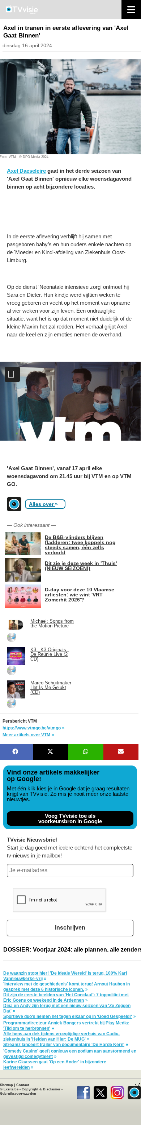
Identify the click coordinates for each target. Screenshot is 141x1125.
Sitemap (6, 1085)
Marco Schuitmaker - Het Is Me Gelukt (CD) (52, 687)
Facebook (83, 1091)
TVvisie (134, 1091)
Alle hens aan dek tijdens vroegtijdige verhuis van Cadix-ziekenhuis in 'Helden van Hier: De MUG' (61, 1036)
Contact (22, 1085)
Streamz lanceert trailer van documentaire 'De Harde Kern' (63, 1044)
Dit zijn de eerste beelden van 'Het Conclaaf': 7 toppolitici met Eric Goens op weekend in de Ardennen (66, 997)
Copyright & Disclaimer (41, 1089)
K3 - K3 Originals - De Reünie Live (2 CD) (49, 654)
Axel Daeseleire (26, 171)
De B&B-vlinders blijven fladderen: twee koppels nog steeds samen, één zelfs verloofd (80, 544)
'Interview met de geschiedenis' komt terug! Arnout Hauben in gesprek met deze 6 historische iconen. (66, 986)
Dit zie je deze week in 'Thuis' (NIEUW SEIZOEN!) (81, 565)
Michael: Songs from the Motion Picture (52, 623)
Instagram (117, 1091)
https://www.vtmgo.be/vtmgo (32, 728)
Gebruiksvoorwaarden (18, 1093)
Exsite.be (11, 1089)
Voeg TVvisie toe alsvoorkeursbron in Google (70, 818)
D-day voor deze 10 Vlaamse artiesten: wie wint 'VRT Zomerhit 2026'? (79, 594)
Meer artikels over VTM (26, 734)
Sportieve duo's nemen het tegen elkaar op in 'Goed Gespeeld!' (67, 1016)
